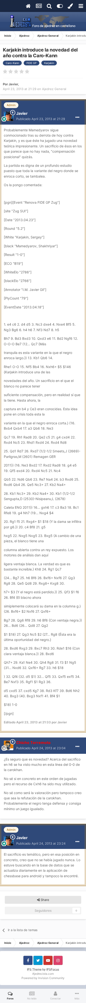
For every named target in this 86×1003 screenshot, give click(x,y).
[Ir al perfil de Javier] (8, 116)
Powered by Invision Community (43, 978)
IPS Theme (34, 969)
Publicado (40, 119)
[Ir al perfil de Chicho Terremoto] (8, 745)
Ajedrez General (54, 89)
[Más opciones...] (77, 117)
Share (44, 900)
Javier (13, 84)
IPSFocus (52, 969)
